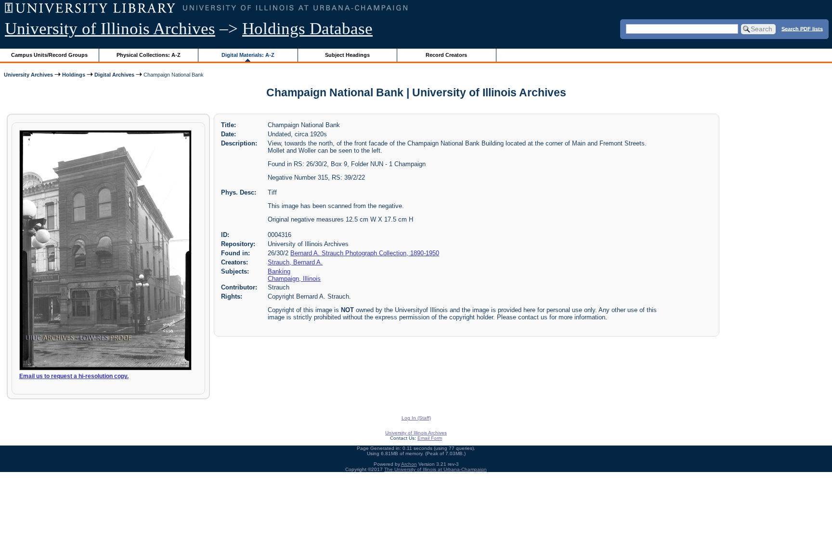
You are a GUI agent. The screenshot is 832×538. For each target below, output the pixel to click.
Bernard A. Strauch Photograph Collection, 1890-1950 (364, 253)
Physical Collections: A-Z (149, 55)
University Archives (28, 75)
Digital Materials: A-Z (247, 55)
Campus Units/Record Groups (49, 55)
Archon (409, 464)
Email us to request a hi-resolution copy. (74, 376)
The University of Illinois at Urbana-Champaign (435, 469)
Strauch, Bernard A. (295, 262)
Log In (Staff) (416, 417)
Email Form (429, 438)
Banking (279, 271)
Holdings (73, 75)
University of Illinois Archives (110, 28)
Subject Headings (347, 55)
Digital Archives (114, 75)
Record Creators (446, 55)
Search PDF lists (802, 28)
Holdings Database (307, 28)
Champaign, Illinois (294, 278)
